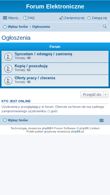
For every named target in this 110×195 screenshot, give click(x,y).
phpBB (46, 128)
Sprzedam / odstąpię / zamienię (43, 54)
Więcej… (14, 18)
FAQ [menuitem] (31, 18)
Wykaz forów (18, 26)
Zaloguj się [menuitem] (99, 18)
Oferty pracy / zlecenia (35, 78)
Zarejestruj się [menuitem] (74, 18)
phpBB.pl (77, 131)
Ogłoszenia (41, 26)
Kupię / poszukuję (31, 66)
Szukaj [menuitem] (105, 27)
